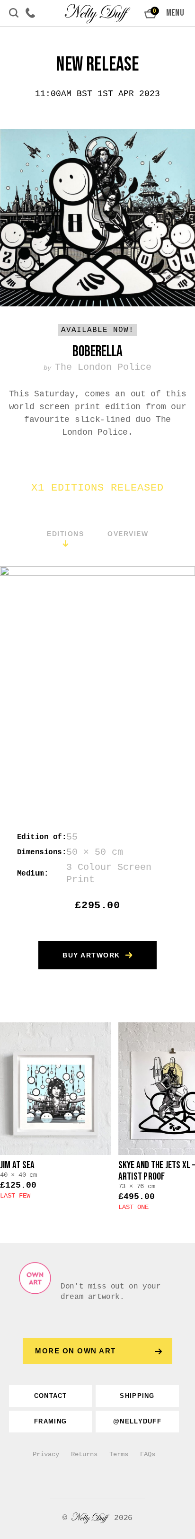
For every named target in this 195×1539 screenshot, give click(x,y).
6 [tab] (134, 747)
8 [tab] (179, 747)
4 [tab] (90, 747)
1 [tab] (23, 747)
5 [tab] (112, 747)
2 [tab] (45, 747)
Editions (65, 533)
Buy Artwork (91, 955)
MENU (175, 12)
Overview (127, 533)
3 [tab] (68, 747)
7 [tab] (157, 747)
